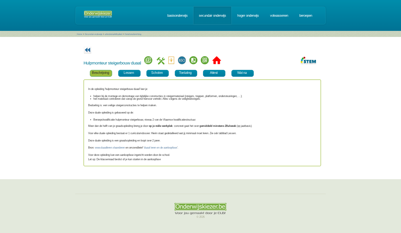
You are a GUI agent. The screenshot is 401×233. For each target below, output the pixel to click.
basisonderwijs (177, 15)
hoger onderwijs (248, 15)
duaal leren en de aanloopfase (160, 147)
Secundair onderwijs (93, 34)
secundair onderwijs (212, 15)
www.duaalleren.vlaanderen (110, 147)
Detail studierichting (133, 34)
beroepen (305, 15)
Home (79, 34)
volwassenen (279, 15)
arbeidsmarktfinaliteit (113, 34)
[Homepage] (98, 15)
